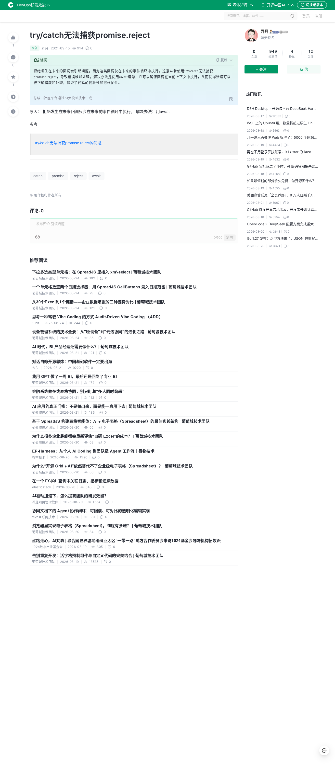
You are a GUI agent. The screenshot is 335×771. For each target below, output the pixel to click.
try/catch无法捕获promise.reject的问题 (68, 143)
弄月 (265, 31)
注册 (318, 16)
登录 (306, 16)
